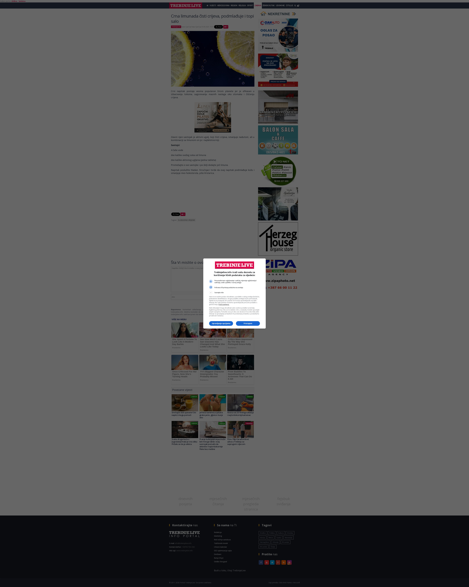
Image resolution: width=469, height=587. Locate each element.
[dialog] (234, 293)
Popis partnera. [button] (224, 304)
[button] (234, 292)
